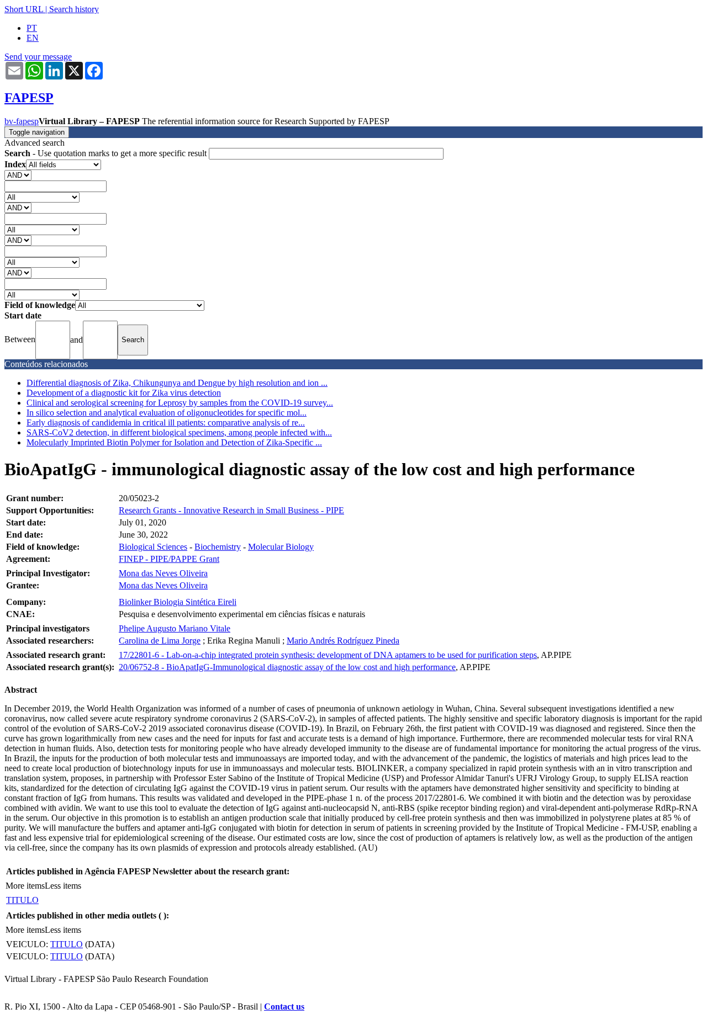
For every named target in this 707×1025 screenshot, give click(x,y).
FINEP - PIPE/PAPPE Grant (169, 559)
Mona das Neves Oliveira (163, 573)
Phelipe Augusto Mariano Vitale (174, 628)
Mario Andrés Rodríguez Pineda (343, 640)
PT (32, 28)
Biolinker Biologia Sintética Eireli (177, 602)
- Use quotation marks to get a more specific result (106, 153)
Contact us (284, 1006)
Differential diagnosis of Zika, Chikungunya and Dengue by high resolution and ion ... (177, 382)
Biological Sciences (153, 546)
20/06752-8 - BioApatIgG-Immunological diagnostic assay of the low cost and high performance (287, 667)
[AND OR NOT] (17, 174)
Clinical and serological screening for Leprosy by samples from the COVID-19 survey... (180, 402)
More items (25, 885)
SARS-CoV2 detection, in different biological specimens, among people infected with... (179, 432)
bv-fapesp (21, 121)
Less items (63, 885)
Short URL (23, 9)
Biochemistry (217, 546)
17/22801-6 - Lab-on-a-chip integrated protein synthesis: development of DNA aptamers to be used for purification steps (328, 655)
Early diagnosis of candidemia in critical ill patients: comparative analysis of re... (166, 422)
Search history (74, 9)
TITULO (22, 900)
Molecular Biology (281, 546)
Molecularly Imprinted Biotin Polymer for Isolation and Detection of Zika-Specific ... (174, 442)
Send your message (38, 56)
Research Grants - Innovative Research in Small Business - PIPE (231, 510)
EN (33, 38)
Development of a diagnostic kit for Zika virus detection (124, 392)
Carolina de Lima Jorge (160, 640)
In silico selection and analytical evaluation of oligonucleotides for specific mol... (167, 412)
